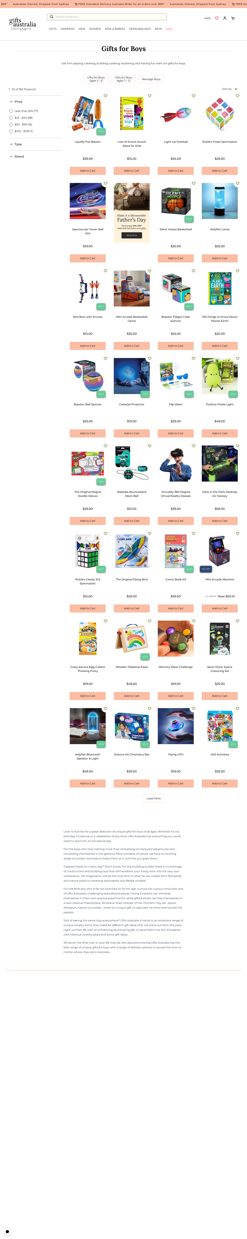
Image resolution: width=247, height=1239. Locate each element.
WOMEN (95, 28)
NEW (158, 28)
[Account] (225, 18)
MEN (82, 28)
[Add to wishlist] (105, 96)
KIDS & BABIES (115, 28)
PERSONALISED (140, 28)
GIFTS (53, 28)
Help (207, 18)
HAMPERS (68, 28)
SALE (169, 28)
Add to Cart (87, 170)
